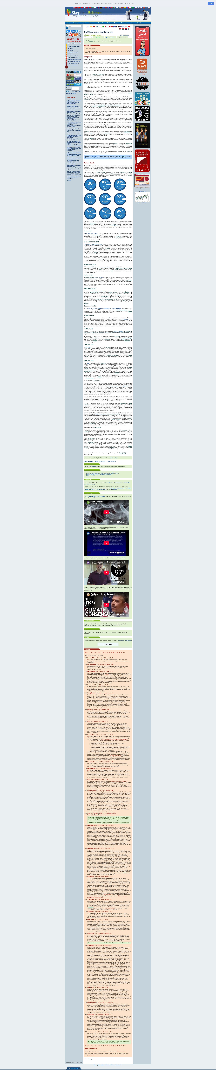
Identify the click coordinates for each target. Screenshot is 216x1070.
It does (107, 674)
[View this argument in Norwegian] (128, 26)
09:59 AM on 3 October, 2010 (100, 779)
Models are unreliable (73, 55)
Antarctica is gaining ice (73, 63)
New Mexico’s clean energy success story (73, 129)
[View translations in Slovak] (139, 8)
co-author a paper (118, 331)
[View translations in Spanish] (144, 8)
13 (107, 652)
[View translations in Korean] (120, 8)
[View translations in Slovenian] (141, 8)
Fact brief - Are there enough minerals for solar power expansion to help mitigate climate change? (73, 117)
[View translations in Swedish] (147, 8)
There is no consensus (73, 52)
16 (113, 652)
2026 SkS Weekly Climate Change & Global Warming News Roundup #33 (74, 108)
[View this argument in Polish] (99, 26)
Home (68, 22)
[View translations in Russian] (136, 8)
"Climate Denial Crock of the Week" (95, 496)
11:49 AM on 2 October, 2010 (105, 671)
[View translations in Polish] (130, 8)
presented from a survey (99, 291)
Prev (86, 652)
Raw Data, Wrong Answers (73, 106)
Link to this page (124, 35)
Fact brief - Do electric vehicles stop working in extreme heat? (73, 172)
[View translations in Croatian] (82, 8)
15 (111, 652)
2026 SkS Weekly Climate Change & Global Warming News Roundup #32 (74, 123)
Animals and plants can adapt (74, 59)
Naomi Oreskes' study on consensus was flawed (99, 474)
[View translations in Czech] (85, 8)
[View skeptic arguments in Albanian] (76, 8)
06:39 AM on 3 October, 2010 (105, 734)
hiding (124, 667)
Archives (69, 180)
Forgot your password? (71, 93)
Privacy (113, 1065)
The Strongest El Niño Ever (73, 160)
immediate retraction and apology (118, 781)
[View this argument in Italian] (117, 26)
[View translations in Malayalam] (125, 8)
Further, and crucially (115, 755)
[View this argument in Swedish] (96, 26)
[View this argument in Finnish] (87, 26)
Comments (100, 22)
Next (124, 652)
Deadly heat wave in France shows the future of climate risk (74, 174)
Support (139, 22)
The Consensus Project (112, 22)
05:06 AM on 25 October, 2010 (104, 945)
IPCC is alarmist (90, 475)
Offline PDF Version (100, 461)
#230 (88, 673)
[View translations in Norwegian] (128, 8)
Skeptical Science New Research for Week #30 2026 (74, 153)
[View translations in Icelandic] (109, 8)
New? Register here (76, 91)
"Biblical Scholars (108, 894)
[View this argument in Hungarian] (122, 29)
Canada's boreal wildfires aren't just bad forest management (74, 155)
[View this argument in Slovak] (120, 26)
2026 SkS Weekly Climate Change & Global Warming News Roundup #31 (74, 136)
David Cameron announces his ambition (112, 739)
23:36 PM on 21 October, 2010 (105, 825)
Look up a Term (74, 1068)
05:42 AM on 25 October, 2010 (104, 1032)
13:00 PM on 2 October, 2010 (100, 685)
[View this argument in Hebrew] (123, 26)
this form (94, 156)
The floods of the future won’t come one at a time (73, 120)
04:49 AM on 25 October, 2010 (99, 919)
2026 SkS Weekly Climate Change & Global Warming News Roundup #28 (74, 177)
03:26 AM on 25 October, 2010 (104, 876)
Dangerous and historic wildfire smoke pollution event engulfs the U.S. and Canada (74, 157)
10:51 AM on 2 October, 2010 (105, 664)
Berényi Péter (91, 658)
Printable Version (88, 461)
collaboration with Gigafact (125, 640)
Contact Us (119, 1065)
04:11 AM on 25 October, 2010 (104, 899)
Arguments (75, 22)
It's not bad (70, 50)
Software (84, 22)
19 (119, 652)
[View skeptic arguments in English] (74, 8)
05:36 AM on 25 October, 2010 (104, 1014)
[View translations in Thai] (149, 8)
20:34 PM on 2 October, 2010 (100, 721)
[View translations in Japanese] (117, 8)
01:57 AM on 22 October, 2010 (105, 848)
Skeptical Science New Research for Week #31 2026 (74, 139)
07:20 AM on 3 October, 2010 (105, 761)
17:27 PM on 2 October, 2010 (106, 693)
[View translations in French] (98, 8)
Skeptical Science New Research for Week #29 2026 (74, 166)
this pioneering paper (91, 233)
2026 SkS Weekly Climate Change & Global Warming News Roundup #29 (74, 162)
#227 (88, 659)
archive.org (114, 489)
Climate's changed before (73, 46)
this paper (88, 347)
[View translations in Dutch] (90, 8)
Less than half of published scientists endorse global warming (102, 473)
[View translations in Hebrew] (103, 8)
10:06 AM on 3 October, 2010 (105, 790)
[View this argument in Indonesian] (120, 29)
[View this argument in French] (108, 26)
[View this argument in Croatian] (125, 29)
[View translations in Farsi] (93, 8)
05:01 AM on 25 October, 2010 (104, 933)
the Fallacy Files (109, 908)
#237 (88, 770)
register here (91, 1055)
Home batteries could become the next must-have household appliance (74, 168)
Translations (124, 22)
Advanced (122, 37)
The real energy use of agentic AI (74, 113)
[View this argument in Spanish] (90, 26)
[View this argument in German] (93, 26)
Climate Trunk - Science (72, 105)
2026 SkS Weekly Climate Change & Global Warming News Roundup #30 (74, 149)
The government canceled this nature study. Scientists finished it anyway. (74, 142)
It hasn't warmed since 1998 (74, 61)
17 (115, 652)
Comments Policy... (122, 1051)
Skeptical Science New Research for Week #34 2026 (74, 101)
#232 (88, 736)
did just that (125, 319)
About (132, 22)
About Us (107, 1065)
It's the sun (70, 48)
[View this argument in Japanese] (105, 26)
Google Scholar (114, 225)
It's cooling (70, 53)
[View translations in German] (101, 8)
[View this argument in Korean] (128, 29)
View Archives (113, 457)
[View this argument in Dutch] (111, 26)
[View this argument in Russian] (114, 26)
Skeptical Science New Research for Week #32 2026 (74, 126)
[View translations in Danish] (87, 8)
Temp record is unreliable (73, 57)
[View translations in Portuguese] (133, 8)
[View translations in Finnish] (95, 8)
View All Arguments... (73, 65)
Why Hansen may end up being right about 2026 (74, 133)
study (88, 363)
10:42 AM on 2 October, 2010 (105, 658)
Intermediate (110, 37)
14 (109, 652)
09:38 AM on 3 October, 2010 (105, 768)
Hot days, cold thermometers (73, 147)
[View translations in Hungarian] (106, 8)
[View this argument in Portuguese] (102, 26)
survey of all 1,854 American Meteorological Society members (104, 308)
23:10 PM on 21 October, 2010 (107, 813)
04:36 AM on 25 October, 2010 (104, 911)
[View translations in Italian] (114, 8)
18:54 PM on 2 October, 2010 (101, 709)
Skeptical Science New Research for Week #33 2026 (74, 112)
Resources (92, 22)
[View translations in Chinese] (79, 8)
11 (103, 652)
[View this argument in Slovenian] (125, 26)
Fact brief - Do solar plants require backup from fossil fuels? (74, 145)
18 (117, 652)
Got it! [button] (210, 3)
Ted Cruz (98, 52)
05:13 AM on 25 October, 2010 (106, 1002)
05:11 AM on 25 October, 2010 (99, 987)
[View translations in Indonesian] (112, 8)
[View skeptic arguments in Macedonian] (122, 8)
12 (105, 652)
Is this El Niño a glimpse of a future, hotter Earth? (73, 103)
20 (121, 652)
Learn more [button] (130, 3)
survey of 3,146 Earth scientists (93, 244)
